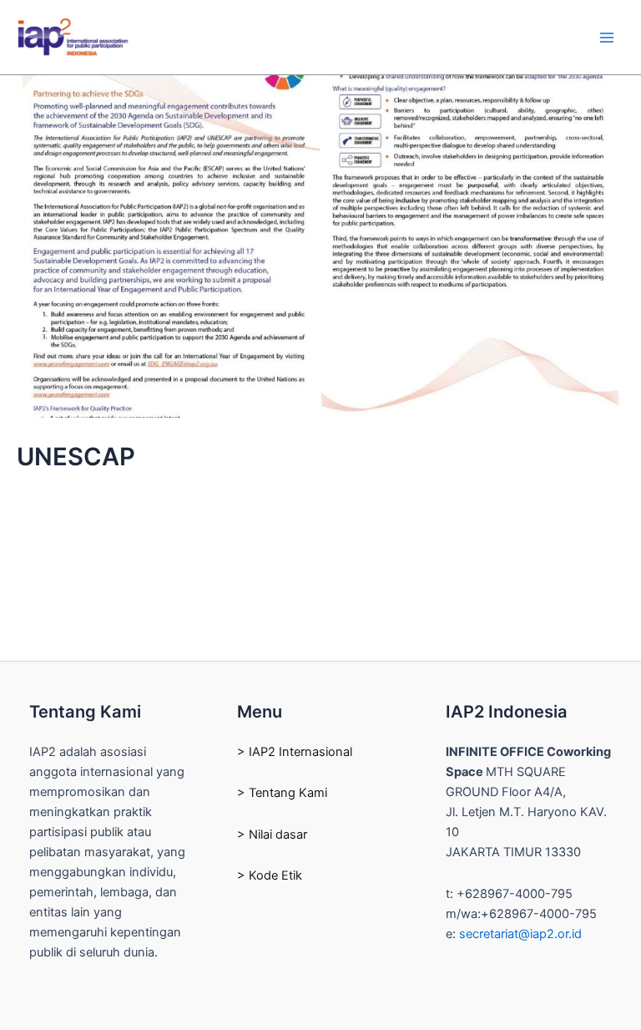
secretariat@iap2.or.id (520, 933)
